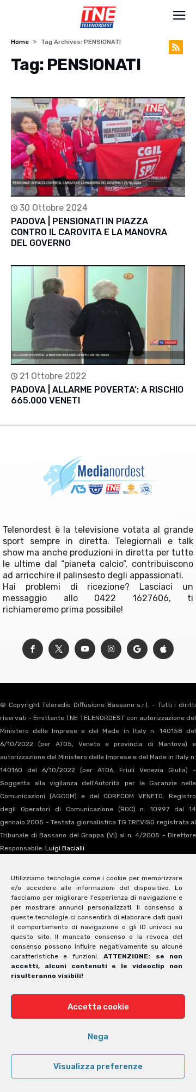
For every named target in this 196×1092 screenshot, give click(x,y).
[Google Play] (137, 649)
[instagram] (111, 649)
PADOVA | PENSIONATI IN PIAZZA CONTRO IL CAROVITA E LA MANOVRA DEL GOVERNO (89, 232)
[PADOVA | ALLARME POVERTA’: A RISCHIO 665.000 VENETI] (98, 314)
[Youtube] (85, 649)
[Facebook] (32, 649)
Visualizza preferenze (98, 1066)
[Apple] (163, 649)
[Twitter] (58, 649)
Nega (98, 1036)
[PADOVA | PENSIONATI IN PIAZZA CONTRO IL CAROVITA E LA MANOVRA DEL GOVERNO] (98, 147)
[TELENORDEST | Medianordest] (97, 6)
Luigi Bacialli (64, 848)
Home (20, 42)
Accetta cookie (98, 1007)
